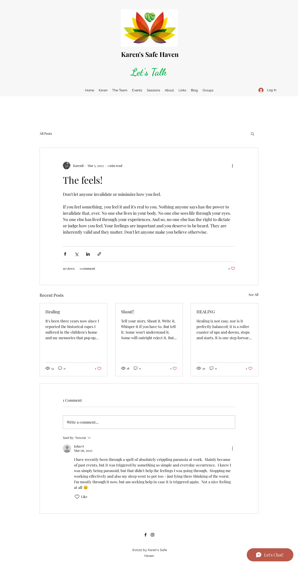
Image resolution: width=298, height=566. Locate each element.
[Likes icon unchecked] (77, 497)
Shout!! (127, 311)
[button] (252, 133)
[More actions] (232, 165)
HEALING (205, 311)
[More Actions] (232, 448)
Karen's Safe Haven (150, 54)
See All (253, 294)
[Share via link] (99, 254)
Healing (52, 311)
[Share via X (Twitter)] (76, 254)
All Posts (46, 133)
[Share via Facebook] (65, 254)
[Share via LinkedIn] (88, 254)
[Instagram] (152, 534)
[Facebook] (145, 534)
